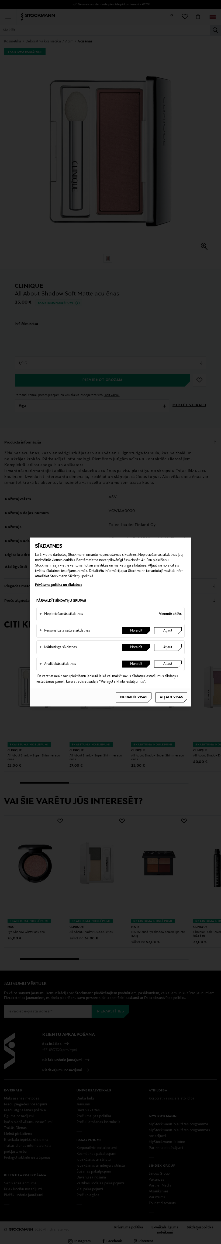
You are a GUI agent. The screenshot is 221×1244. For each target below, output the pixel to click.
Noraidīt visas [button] (133, 697)
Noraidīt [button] (136, 631)
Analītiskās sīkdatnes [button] (57, 664)
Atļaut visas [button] (171, 697)
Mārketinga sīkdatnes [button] (58, 647)
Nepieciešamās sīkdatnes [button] (61, 614)
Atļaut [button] (167, 631)
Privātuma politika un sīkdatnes (58, 585)
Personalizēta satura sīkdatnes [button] (64, 630)
